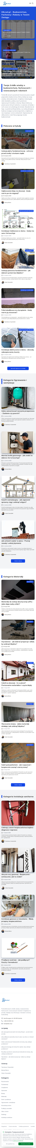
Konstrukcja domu (6, 1105)
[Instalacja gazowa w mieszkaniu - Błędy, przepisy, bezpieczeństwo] (18, 906)
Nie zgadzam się (10, 1143)
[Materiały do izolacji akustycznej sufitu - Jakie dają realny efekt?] (18, 590)
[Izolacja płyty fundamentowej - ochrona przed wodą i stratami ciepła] (18, 139)
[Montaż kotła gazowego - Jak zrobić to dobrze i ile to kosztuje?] (18, 442)
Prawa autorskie (13, 1126)
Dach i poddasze (6, 1099)
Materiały (3, 1096)
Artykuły (4, 1028)
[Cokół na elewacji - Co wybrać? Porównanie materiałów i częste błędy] (18, 671)
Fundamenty (4, 1084)
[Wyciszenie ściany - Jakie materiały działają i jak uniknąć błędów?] (18, 712)
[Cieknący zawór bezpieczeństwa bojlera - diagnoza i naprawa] (18, 813)
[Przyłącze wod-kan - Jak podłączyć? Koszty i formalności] (18, 948)
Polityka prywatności (24, 1126)
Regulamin (4, 1126)
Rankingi (3, 1114)
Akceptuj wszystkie (25, 1143)
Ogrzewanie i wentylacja (8, 1102)
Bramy (3, 1093)
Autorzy (4, 1064)
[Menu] (30, 3)
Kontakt (33, 1126)
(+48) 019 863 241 (8, 1021)
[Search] (32, 3)
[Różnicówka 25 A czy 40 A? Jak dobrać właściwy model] (18, 69)
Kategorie (5, 1078)
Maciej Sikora (8, 469)
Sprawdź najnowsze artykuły (18, 368)
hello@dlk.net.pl (8, 1023)
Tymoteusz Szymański (10, 424)
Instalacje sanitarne (6, 1117)
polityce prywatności (18, 1140)
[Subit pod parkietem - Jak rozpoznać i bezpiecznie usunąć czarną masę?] (18, 753)
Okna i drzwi (4, 1111)
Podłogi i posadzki (6, 1108)
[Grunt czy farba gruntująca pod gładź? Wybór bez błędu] (18, 49)
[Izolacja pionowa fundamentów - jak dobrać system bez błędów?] (18, 259)
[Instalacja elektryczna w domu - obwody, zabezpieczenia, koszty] (18, 338)
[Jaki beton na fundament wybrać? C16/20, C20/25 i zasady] (18, 29)
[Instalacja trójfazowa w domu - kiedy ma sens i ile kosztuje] (18, 219)
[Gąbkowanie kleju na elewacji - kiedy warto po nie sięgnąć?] (18, 179)
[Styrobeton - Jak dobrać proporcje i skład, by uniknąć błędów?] (18, 630)
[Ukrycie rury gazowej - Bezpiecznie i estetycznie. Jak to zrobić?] (18, 860)
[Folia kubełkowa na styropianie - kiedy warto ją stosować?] (18, 298)
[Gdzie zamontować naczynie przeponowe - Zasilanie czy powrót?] (18, 398)
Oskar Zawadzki (9, 513)
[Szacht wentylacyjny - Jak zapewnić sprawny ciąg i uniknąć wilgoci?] (18, 487)
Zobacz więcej (18, 561)
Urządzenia (4, 1087)
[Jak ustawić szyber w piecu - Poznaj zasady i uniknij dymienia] (18, 529)
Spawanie (4, 1090)
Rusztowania (5, 1081)
